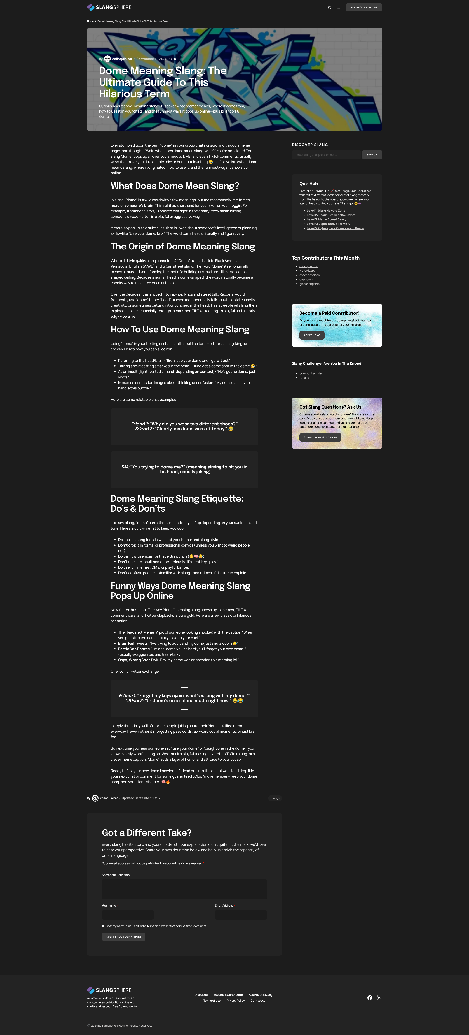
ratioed (304, 378)
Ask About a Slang (364, 7)
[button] (329, 7)
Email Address (225, 906)
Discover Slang (310, 145)
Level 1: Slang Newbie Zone (326, 210)
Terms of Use (212, 1001)
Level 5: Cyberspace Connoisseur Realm (335, 228)
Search (372, 154)
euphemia (306, 279)
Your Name (110, 906)
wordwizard (307, 270)
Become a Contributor (228, 995)
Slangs (275, 798)
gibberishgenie (309, 284)
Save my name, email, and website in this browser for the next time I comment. (156, 926)
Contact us (258, 1001)
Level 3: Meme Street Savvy (326, 219)
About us (201, 995)
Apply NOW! (312, 335)
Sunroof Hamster (311, 373)
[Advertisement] (337, 489)
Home (90, 21)
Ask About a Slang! (261, 995)
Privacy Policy (236, 1001)
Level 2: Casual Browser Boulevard (331, 215)
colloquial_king (309, 266)
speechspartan (309, 275)
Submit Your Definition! (123, 936)
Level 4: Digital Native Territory (328, 224)
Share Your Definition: (116, 875)
